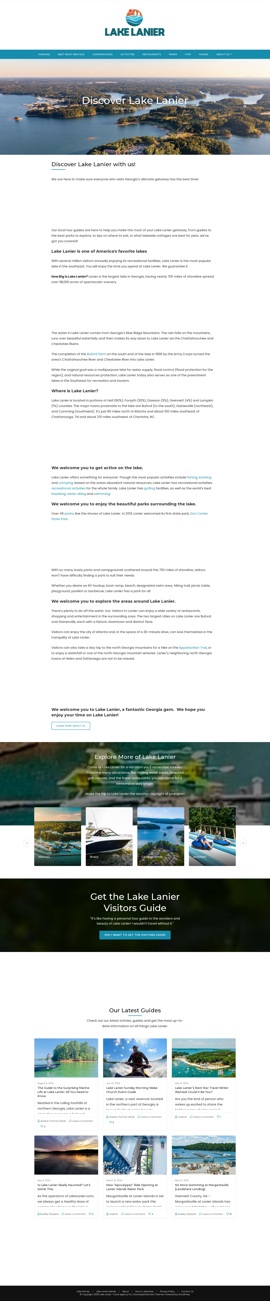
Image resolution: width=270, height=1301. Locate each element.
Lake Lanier (105, 1294)
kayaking (58, 494)
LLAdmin (182, 1116)
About (125, 1291)
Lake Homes (83, 1291)
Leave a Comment (82, 1121)
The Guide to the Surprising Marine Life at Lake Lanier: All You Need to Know (63, 1092)
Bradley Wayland (49, 1214)
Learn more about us (70, 726)
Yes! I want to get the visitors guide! (135, 934)
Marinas (44, 54)
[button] (26, 843)
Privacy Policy (167, 1291)
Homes (203, 54)
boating (205, 477)
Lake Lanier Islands (106, 1291)
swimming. (102, 494)
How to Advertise (144, 1291)
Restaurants (151, 54)
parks (69, 513)
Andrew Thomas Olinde (53, 1121)
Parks (173, 54)
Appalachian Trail (193, 647)
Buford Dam (96, 354)
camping (66, 483)
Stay (188, 54)
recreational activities (68, 488)
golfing (149, 488)
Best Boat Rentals (71, 54)
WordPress (184, 1294)
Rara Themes (157, 1294)
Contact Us (187, 1291)
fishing (192, 477)
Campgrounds (102, 54)
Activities (128, 54)
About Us (222, 54)
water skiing (76, 494)
